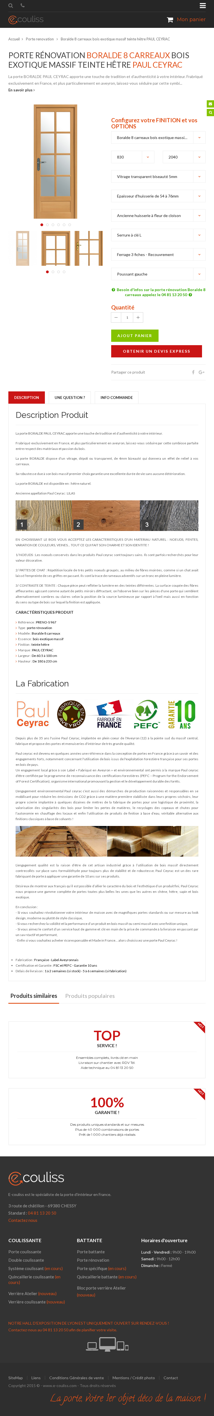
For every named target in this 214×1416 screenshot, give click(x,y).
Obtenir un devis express (156, 351)
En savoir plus (20, 90)
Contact (171, 1378)
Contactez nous (22, 1220)
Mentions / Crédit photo (134, 1378)
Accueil (14, 39)
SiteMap (15, 1378)
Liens (36, 1378)
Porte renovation (40, 39)
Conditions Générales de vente (76, 1378)
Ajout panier (134, 335)
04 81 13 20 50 (42, 1212)
